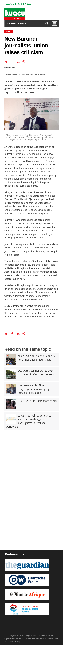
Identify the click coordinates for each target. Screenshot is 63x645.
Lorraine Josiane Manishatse (25, 74)
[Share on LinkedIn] (19, 62)
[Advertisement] (31, 471)
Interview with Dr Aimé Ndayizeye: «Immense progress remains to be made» (36, 389)
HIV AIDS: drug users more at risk (37, 400)
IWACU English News (18, 3)
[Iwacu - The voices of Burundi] (14, 15)
